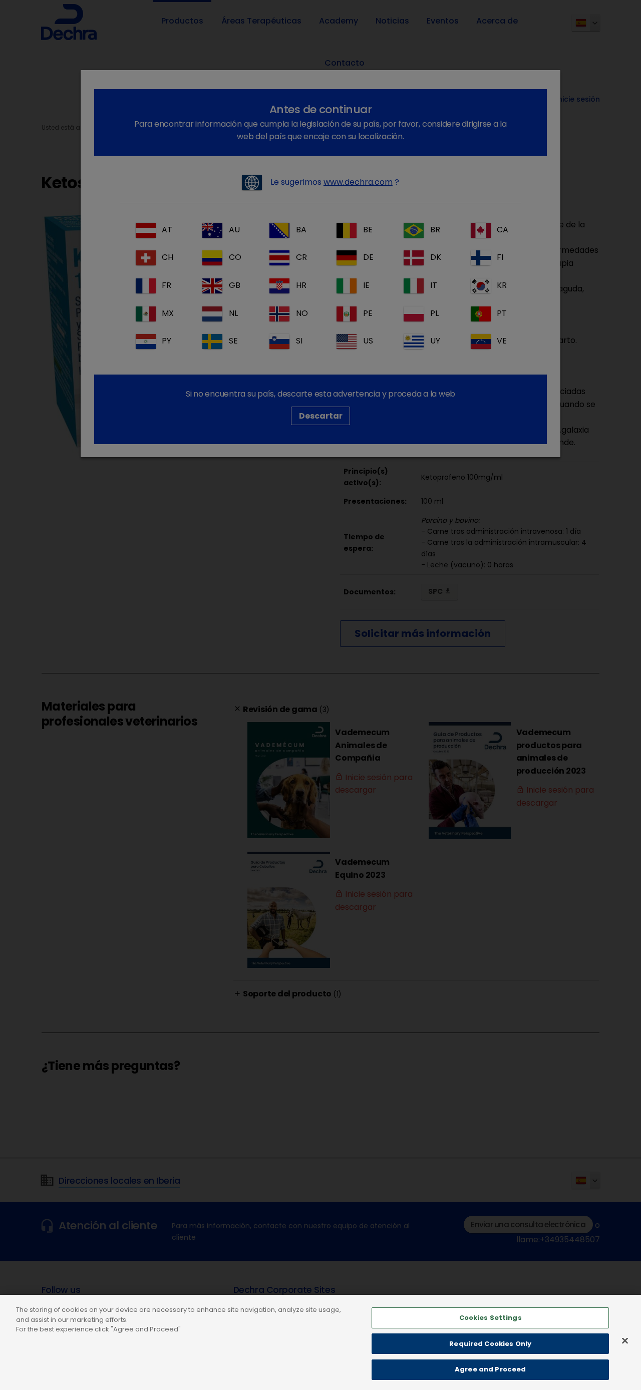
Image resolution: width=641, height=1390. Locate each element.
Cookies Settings (490, 1317)
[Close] (625, 1341)
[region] (320, 1342)
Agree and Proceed (490, 1369)
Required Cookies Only (490, 1343)
